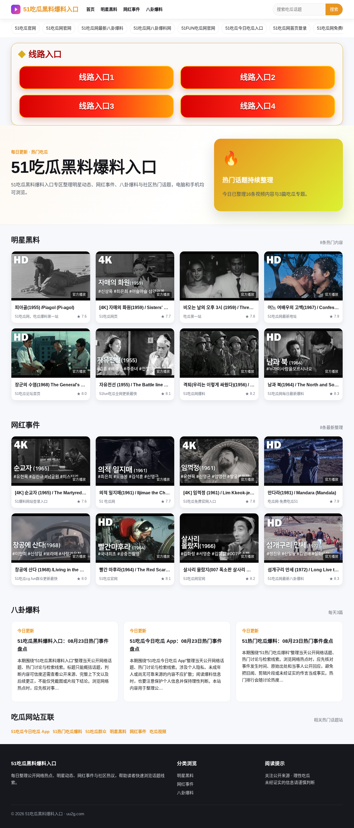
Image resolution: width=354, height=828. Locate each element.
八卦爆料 (154, 9)
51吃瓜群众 (95, 731)
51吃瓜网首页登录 (290, 28)
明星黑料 (109, 9)
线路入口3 (96, 106)
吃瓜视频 (158, 731)
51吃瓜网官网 (58, 28)
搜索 (334, 9)
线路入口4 (257, 106)
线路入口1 (96, 77)
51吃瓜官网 (25, 28)
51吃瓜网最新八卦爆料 (102, 28)
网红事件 (131, 9)
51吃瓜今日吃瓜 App (30, 731)
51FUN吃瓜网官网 (198, 28)
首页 (90, 9)
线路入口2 (257, 77)
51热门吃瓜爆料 (67, 731)
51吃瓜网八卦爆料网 (152, 28)
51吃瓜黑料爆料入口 (51, 9)
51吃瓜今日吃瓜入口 (244, 28)
